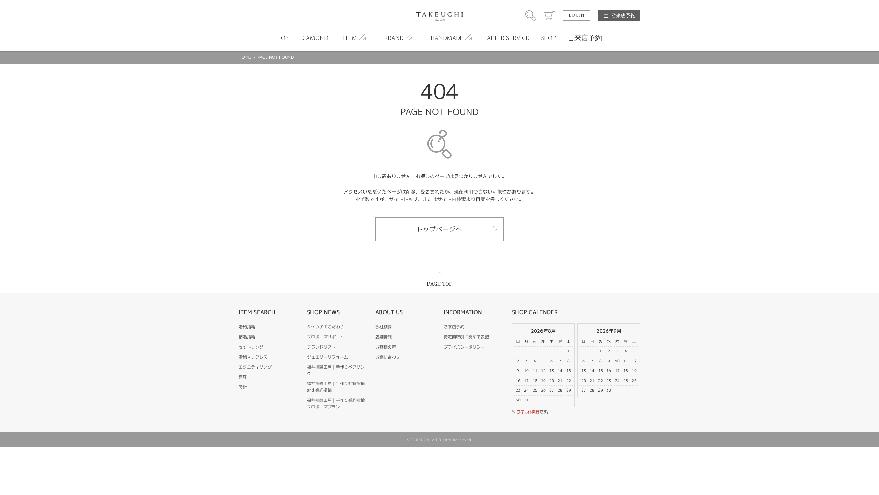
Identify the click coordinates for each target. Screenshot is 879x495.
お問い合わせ (387, 357)
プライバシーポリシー (464, 347)
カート (549, 15)
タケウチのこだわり (325, 327)
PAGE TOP (440, 284)
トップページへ (439, 229)
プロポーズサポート (325, 337)
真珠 (243, 377)
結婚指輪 (247, 337)
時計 (243, 387)
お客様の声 (385, 347)
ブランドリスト (321, 347)
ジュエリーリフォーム (327, 357)
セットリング (251, 347)
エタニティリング (255, 367)
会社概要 (383, 327)
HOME (245, 57)
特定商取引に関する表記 (466, 337)
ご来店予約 (623, 15)
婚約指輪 (247, 327)
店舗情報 (383, 337)
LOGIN (576, 15)
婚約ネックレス (253, 357)
